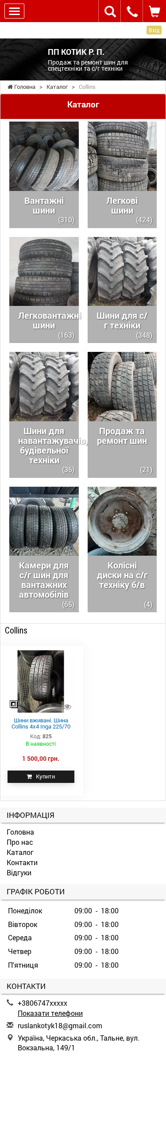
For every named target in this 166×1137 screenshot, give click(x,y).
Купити (43, 776)
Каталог (20, 852)
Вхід (154, 30)
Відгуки (19, 872)
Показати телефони (50, 1013)
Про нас (20, 842)
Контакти (22, 862)
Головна (20, 831)
